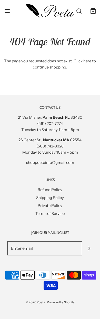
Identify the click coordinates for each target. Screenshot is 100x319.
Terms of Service (50, 213)
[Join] (89, 248)
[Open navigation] (7, 11)
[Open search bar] (79, 11)
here (87, 60)
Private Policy (50, 205)
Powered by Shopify (61, 302)
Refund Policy (50, 189)
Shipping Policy (50, 197)
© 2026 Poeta (35, 302)
